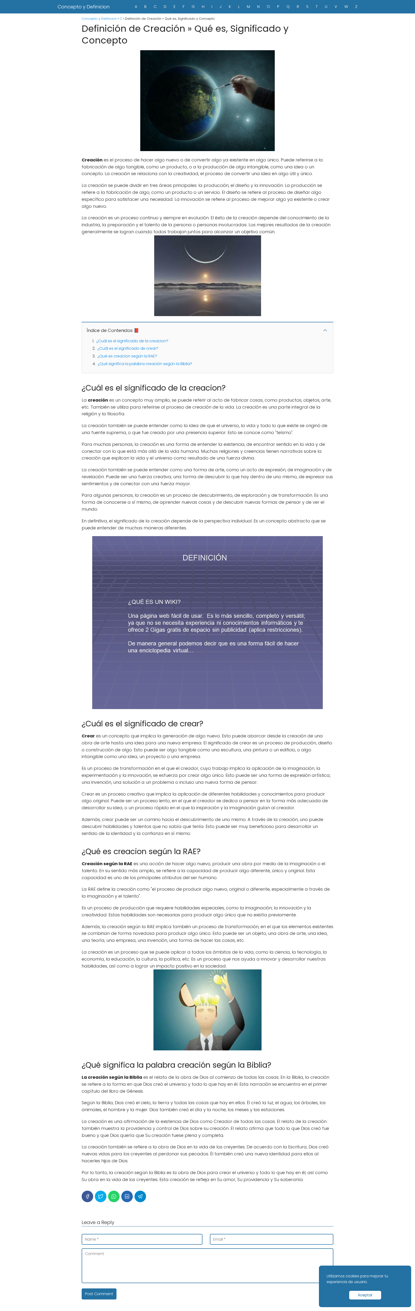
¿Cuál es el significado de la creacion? (132, 341)
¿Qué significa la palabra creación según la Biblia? (145, 364)
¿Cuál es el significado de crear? (128, 348)
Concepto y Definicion (84, 6)
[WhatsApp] (114, 1196)
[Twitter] (100, 1196)
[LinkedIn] (127, 1196)
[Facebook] (87, 1196)
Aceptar (365, 1295)
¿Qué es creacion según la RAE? (127, 356)
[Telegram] (140, 1196)
